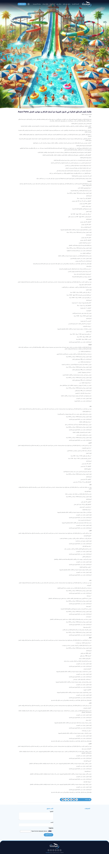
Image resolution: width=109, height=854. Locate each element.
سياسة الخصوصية (37, 4)
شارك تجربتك (45, 4)
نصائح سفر (59, 4)
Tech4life (47, 852)
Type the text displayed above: (39, 831)
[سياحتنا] (86, 4)
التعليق (51, 811)
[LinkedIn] (71, 799)
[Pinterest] (74, 799)
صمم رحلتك (22, 4)
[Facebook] (62, 799)
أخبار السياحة (52, 4)
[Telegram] (68, 799)
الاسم (52, 822)
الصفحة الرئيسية (75, 4)
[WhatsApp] (76, 799)
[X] (65, 799)
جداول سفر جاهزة (66, 4)
